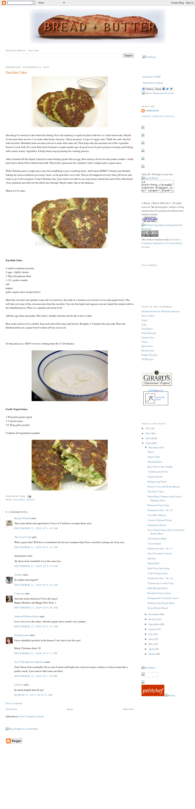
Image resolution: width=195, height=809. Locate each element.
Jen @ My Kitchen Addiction (29, 662)
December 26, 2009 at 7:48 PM (36, 676)
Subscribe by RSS (151, 76)
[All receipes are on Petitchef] (152, 695)
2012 (148, 428)
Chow (144, 342)
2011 (148, 433)
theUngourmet (21, 635)
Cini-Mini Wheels (157, 515)
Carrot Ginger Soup (158, 573)
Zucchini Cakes (16, 72)
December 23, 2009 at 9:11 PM (36, 653)
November (154, 614)
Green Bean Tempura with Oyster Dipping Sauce (164, 498)
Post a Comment (14, 703)
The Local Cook (22, 537)
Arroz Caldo (154, 456)
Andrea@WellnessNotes (26, 616)
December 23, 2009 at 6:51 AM (36, 626)
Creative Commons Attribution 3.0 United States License (161, 243)
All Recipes (147, 359)
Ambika (18, 574)
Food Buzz (147, 328)
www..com (156, 390)
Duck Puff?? (154, 563)
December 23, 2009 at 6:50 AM (36, 607)
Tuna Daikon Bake (157, 538)
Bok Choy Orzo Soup (158, 568)
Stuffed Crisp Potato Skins (161, 603)
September (154, 624)
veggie (30, 500)
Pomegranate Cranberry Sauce (163, 598)
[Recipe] (170, 695)
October (153, 619)
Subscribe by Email (153, 82)
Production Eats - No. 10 (160, 578)
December (154, 447)
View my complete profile (158, 116)
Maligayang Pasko (157, 481)
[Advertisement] (97, 782)
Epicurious (147, 346)
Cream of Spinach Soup (160, 520)
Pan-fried (19, 500)
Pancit (151, 451)
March (152, 654)
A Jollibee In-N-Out (158, 471)
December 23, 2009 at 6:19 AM (36, 566)
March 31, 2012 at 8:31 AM (33, 695)
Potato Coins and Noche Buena (164, 486)
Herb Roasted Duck (158, 588)
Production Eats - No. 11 (160, 548)
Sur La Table (147, 315)
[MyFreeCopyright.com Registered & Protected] (165, 228)
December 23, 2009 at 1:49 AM (36, 528)
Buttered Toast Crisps (159, 505)
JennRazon (152, 111)
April (151, 649)
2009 (148, 443)
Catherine (19, 593)
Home (70, 709)
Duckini (152, 558)
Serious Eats (147, 337)
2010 (148, 438)
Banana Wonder (22, 518)
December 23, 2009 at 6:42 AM (36, 585)
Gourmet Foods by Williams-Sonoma (160, 311)
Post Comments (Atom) (32, 716)
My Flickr (160, 398)
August (153, 629)
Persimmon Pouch (157, 525)
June (151, 639)
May (151, 644)
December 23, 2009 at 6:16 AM (36, 547)
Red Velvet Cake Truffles (160, 466)
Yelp (143, 324)
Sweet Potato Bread (158, 608)
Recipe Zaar (147, 350)
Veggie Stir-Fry (155, 476)
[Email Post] (29, 496)
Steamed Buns (155, 461)
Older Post (128, 709)
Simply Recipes (149, 354)
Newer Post (11, 709)
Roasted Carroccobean (159, 593)
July (151, 634)
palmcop (18, 684)
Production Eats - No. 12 (160, 510)
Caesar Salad (154, 543)
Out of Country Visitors (160, 553)
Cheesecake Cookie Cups (161, 583)
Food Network (148, 333)
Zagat (144, 320)
